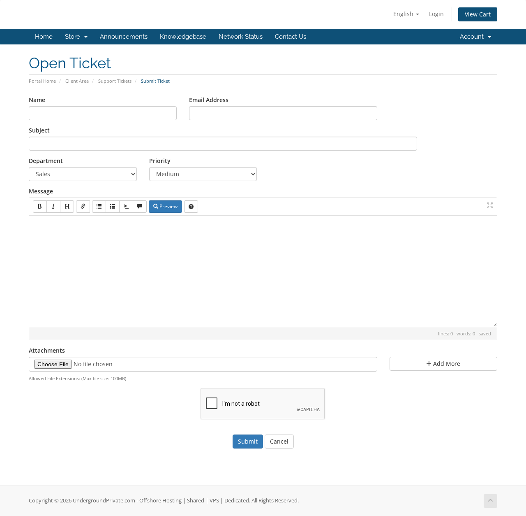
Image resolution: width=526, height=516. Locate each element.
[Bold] (40, 206)
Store (74, 36)
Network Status (241, 36)
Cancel (279, 441)
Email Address (208, 100)
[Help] (191, 206)
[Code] (126, 206)
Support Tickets (115, 81)
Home (44, 36)
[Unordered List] (99, 206)
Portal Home (42, 81)
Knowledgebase (183, 36)
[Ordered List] (113, 206)
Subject (39, 130)
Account (473, 36)
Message (41, 191)
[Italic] (53, 206)
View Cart (478, 14)
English (404, 14)
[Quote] (140, 206)
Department (46, 161)
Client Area (77, 81)
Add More (445, 363)
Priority (160, 161)
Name (37, 100)
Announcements (124, 36)
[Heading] (67, 206)
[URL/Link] (83, 206)
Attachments (47, 350)
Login (436, 14)
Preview (168, 206)
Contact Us (290, 36)
